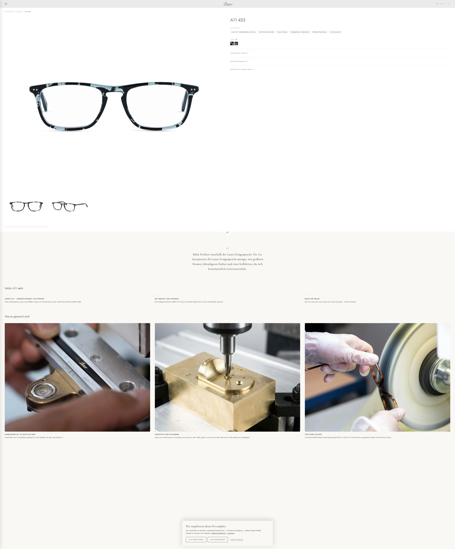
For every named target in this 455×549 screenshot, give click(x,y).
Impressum (231, 533)
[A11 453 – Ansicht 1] (26, 205)
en (441, 4)
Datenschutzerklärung (218, 533)
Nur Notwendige (217, 539)
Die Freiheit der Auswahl (266, 32)
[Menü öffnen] (7, 4)
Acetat (19, 12)
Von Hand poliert (335, 32)
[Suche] (448, 3)
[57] (236, 43)
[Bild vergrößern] (115, 100)
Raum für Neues (282, 32)
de (437, 4)
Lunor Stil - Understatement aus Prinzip (244, 32)
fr (444, 4)
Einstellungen (236, 540)
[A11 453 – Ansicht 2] (70, 205)
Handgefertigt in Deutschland (300, 32)
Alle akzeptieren (196, 539)
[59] (232, 43)
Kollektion (9, 12)
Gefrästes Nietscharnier (319, 32)
